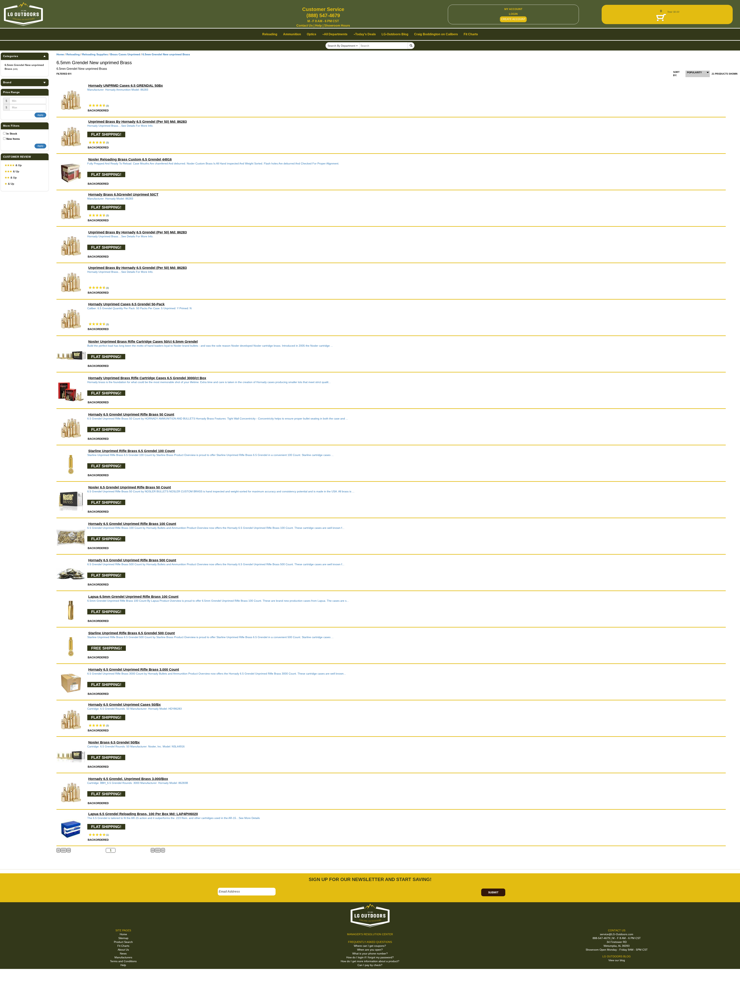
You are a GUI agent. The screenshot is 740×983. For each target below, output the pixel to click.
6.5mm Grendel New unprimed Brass (24, 66)
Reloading (73, 54)
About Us (123, 949)
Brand (7, 82)
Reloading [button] (269, 34)
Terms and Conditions (123, 961)
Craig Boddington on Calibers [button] (436, 34)
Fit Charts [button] (471, 34)
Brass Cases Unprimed (125, 54)
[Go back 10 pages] (69, 850)
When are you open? (370, 949)
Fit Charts (123, 945)
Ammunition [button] (292, 34)
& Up (13, 165)
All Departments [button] (335, 34)
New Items (13, 138)
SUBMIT (493, 892)
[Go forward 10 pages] (153, 850)
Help (318, 25)
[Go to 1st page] (58, 850)
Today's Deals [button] (365, 34)
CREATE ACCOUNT (513, 19)
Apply (40, 115)
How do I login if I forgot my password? (370, 957)
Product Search (123, 941)
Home (60, 54)
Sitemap (123, 938)
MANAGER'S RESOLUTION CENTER (370, 934)
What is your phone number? (370, 953)
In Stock (11, 133)
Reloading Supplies (95, 54)
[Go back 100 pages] (63, 850)
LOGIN (513, 13)
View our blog (616, 960)
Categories (10, 56)
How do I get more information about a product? (370, 961)
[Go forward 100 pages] (158, 850)
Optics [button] (311, 34)
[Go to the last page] (163, 850)
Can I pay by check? (369, 965)
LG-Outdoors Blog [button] (395, 34)
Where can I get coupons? (370, 945)
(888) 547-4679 (323, 15)
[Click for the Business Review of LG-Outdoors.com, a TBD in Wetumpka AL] (7, 975)
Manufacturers (123, 957)
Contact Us (304, 25)
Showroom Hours (337, 25)
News (123, 953)
